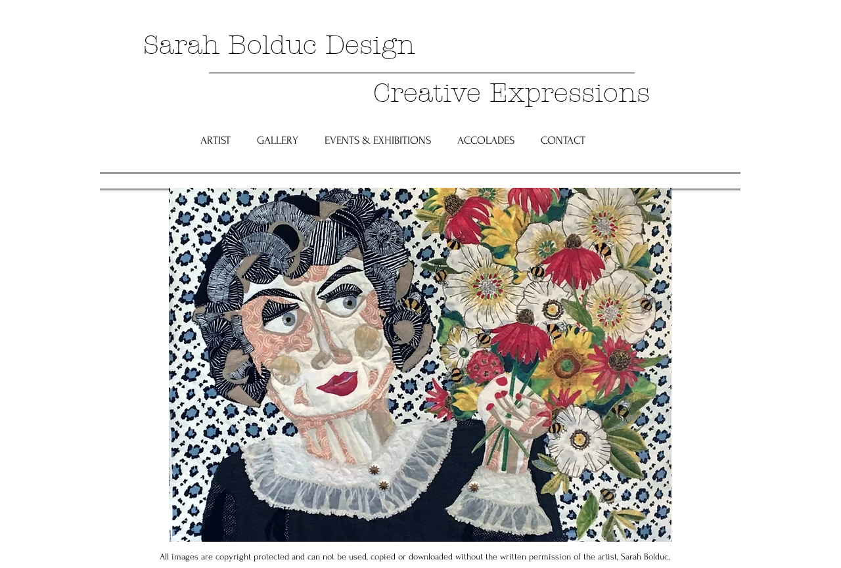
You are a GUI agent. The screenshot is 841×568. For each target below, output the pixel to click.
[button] (277, 140)
